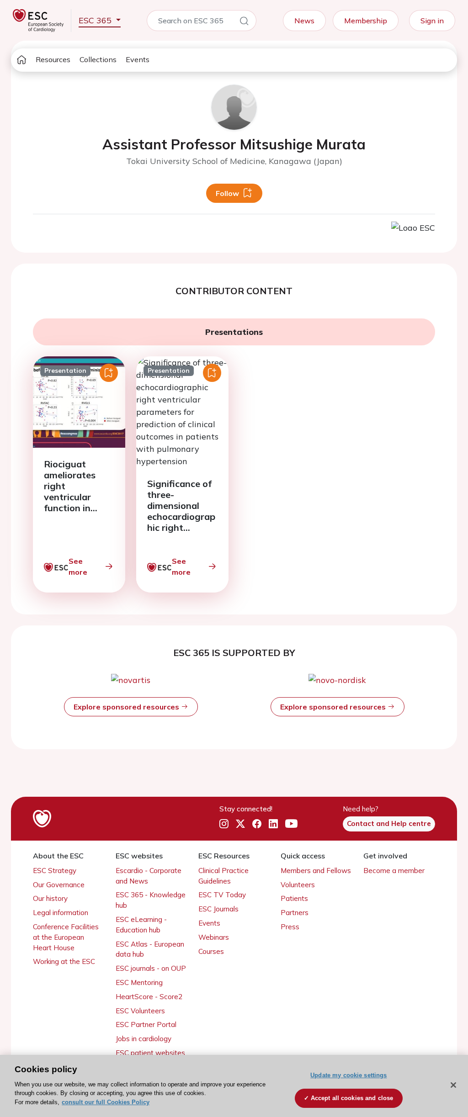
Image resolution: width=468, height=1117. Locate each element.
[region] (234, 1086)
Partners (294, 912)
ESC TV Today (222, 894)
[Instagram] (224, 824)
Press (290, 926)
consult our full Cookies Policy (105, 1102)
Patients (294, 898)
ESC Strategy (54, 870)
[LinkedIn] (273, 824)
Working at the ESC (64, 961)
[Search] (244, 22)
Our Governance (59, 884)
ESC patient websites (150, 1052)
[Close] (453, 1085)
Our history (50, 898)
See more (78, 566)
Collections (98, 59)
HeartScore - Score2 (149, 996)
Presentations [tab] (234, 332)
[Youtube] (291, 824)
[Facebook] (256, 824)
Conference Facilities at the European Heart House (66, 937)
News (304, 20)
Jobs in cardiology (143, 1038)
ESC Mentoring (139, 982)
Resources (53, 59)
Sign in (432, 20)
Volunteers (298, 884)
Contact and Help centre (389, 823)
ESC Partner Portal (146, 1024)
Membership (365, 20)
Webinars (213, 937)
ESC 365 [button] (96, 20)
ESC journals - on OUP (151, 968)
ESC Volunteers (140, 1010)
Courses (211, 951)
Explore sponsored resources (127, 706)
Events (137, 59)
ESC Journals (218, 909)
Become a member (394, 870)
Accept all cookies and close (352, 1098)
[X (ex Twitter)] (240, 824)
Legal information (60, 912)
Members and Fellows (316, 870)
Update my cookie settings (348, 1075)
